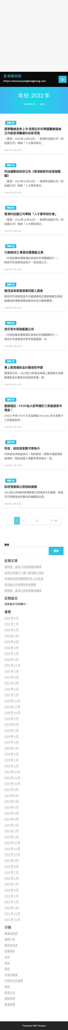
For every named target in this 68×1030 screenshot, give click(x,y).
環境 (7, 968)
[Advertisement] (34, 36)
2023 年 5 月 (11, 813)
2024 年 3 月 (11, 753)
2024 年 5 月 (11, 742)
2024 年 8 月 (11, 724)
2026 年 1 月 (11, 659)
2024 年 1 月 (11, 765)
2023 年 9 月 (11, 789)
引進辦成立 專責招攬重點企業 (23, 252)
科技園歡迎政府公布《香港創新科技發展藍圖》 (32, 173)
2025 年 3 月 (11, 682)
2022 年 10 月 (12, 854)
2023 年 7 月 (11, 801)
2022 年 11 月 (12, 848)
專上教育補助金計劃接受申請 (23, 367)
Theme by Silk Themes (34, 1025)
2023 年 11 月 (12, 777)
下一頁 (53, 520)
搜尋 (6, 544)
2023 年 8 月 (11, 795)
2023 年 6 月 (11, 807)
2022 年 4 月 (11, 889)
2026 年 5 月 (11, 635)
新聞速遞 (9, 951)
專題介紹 (10, 123)
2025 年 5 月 (11, 671)
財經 (7, 986)
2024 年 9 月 (11, 718)
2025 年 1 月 (11, 694)
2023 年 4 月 (11, 819)
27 (37, 520)
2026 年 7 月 (11, 623)
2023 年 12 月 (12, 771)
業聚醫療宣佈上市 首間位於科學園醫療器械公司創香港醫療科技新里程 (32, 131)
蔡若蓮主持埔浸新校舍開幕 (20, 584)
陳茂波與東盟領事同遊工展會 (23, 291)
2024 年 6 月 (11, 736)
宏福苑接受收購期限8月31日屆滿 (23, 578)
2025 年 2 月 (11, 688)
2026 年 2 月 (11, 653)
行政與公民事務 (13, 980)
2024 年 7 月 (11, 730)
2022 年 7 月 (11, 872)
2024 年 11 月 (12, 706)
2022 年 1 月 (11, 907)
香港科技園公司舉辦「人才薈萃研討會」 (31, 214)
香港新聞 (9, 1004)
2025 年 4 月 (11, 677)
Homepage (29, 104)
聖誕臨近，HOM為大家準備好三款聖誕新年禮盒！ (33, 408)
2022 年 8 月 (11, 866)
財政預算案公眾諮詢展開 (20, 487)
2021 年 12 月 (12, 913)
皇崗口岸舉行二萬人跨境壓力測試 (24, 572)
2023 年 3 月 (11, 824)
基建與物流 (11, 933)
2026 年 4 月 (11, 641)
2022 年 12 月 (12, 842)
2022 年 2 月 (11, 901)
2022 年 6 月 (11, 878)
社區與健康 (11, 974)
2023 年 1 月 (11, 836)
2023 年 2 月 (11, 830)
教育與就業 (11, 945)
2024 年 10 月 (12, 712)
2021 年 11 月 (12, 919)
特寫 (7, 963)
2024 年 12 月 (12, 700)
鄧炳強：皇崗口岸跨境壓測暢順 (22, 566)
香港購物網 (12, 76)
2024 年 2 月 (11, 759)
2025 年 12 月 (12, 665)
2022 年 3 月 (11, 895)
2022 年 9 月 (11, 860)
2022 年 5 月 (11, 883)
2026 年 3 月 (11, 647)
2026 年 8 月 (11, 617)
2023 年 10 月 (12, 783)
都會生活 (9, 992)
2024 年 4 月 (11, 748)
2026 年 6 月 (11, 629)
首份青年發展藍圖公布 (19, 329)
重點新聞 (9, 998)
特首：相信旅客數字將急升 (22, 448)
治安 (7, 957)
